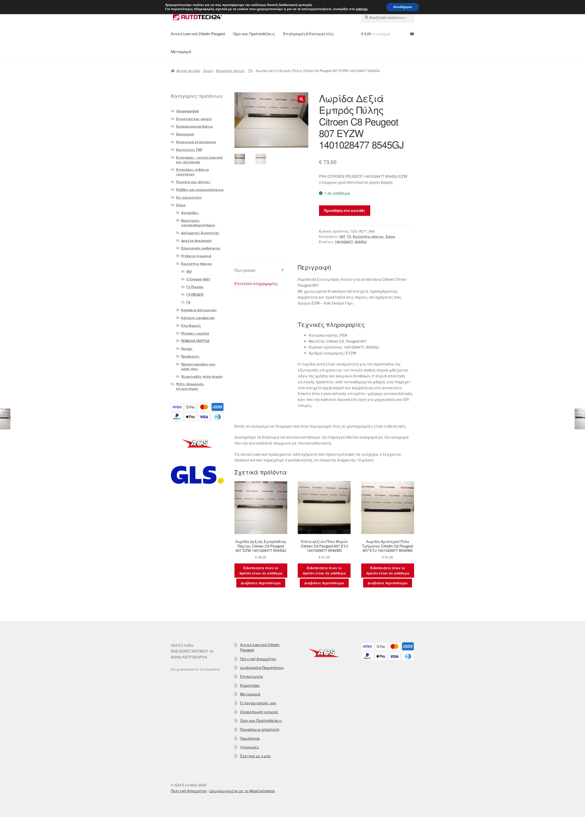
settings (361, 9)
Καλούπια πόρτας (230, 70)
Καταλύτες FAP (189, 149)
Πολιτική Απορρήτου (258, 658)
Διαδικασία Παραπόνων (262, 667)
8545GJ (361, 241)
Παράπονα (250, 738)
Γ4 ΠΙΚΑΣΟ (194, 294)
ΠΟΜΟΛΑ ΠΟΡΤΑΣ (195, 340)
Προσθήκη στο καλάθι (344, 210)
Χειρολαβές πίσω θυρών (202, 376)
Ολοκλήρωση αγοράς (259, 711)
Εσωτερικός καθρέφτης (201, 248)
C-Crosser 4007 (198, 279)
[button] (301, 99)
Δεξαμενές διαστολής (200, 232)
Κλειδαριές (191, 325)
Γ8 (250, 70)
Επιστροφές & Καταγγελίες (308, 33)
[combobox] (387, 17)
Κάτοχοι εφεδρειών (198, 317)
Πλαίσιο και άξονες (193, 182)
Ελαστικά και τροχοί (194, 118)
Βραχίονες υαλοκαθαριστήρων (198, 222)
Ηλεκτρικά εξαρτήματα (196, 142)
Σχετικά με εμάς (255, 756)
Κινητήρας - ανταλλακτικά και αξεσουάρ (199, 159)
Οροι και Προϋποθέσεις (254, 33)
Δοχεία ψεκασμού (196, 240)
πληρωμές (249, 747)
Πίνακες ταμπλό (195, 333)
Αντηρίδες (190, 212)
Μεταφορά (181, 51)
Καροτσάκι (250, 685)
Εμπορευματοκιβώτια (194, 126)
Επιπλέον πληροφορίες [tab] (256, 283)
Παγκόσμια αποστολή (259, 729)
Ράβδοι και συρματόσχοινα (199, 189)
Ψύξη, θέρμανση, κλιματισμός (190, 386)
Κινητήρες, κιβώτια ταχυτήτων (192, 171)
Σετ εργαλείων (189, 197)
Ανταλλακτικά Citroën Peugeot (198, 33)
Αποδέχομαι (402, 7)
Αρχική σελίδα (188, 70)
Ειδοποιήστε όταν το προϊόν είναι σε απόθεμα (260, 570)
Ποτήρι (186, 348)
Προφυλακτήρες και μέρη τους (198, 366)
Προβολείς (190, 356)
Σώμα (208, 70)
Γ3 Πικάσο (194, 287)
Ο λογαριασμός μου (258, 703)
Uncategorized (187, 111)
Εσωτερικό (185, 134)
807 (342, 236)
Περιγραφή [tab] (244, 270)
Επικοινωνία (251, 676)
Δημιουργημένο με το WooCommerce (242, 790)
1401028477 (344, 241)
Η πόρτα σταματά (196, 256)
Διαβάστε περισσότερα (261, 583)
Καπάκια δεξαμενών (199, 310)
